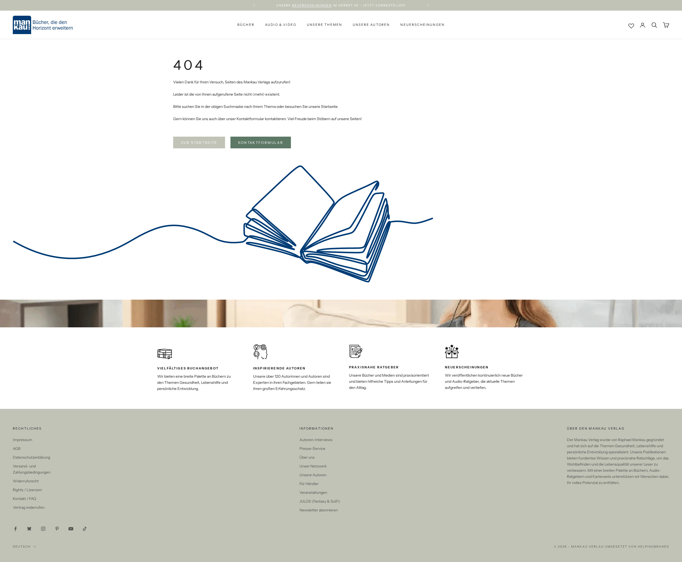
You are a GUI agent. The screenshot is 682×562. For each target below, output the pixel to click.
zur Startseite (199, 142)
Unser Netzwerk (313, 466)
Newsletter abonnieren (318, 510)
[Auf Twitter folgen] (29, 528)
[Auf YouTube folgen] (71, 528)
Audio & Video (280, 25)
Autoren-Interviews (315, 439)
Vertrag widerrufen (28, 507)
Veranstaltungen (313, 492)
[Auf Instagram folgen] (43, 528)
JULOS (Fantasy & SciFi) (319, 501)
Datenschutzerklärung (31, 457)
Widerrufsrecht (26, 481)
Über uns (307, 457)
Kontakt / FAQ (24, 498)
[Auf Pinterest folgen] (57, 528)
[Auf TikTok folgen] (84, 528)
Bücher (245, 25)
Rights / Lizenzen (27, 489)
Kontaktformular (260, 142)
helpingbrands (653, 546)
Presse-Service (312, 448)
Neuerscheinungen (422, 25)
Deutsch (22, 546)
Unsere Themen (324, 25)
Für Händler (309, 483)
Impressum (22, 439)
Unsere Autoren (371, 25)
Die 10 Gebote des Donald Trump (375, 5)
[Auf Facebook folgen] (15, 528)
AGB (17, 448)
